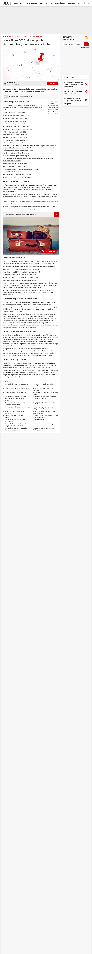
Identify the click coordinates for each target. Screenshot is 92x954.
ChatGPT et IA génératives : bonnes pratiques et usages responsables (73, 84)
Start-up (49, 3)
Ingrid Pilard (11, 82)
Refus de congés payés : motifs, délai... (17, 388)
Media (42, 3)
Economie (71, 3)
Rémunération (51, 111)
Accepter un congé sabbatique (15, 392)
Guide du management (28, 36)
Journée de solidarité (53, 113)
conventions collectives (45, 309)
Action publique (32, 3)
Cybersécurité (60, 3)
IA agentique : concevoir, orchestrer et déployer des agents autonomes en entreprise (73, 100)
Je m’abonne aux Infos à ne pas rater (20, 96)
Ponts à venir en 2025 (53, 109)
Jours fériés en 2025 (53, 105)
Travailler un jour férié (53, 107)
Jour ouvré (50, 116)
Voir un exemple (85, 47)
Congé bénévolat (38, 419)
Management (10, 36)
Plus (79, 3)
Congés (39, 36)
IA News (15, 3)
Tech (22, 3)
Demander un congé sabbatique (43, 424)
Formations (69, 77)
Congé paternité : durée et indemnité (45, 403)
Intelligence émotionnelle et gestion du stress (73, 91)
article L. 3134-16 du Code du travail (14, 148)
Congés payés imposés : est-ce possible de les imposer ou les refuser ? (15, 398)
